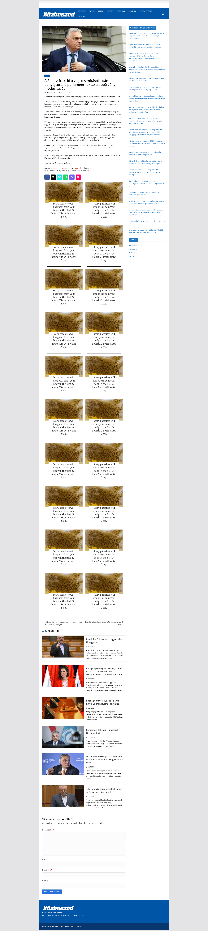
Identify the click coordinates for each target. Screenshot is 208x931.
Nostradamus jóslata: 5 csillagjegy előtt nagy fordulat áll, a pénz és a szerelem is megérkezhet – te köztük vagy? (147, 69)
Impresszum (133, 249)
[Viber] (72, 177)
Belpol (101, 11)
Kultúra (132, 11)
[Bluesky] (59, 177)
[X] (53, 177)
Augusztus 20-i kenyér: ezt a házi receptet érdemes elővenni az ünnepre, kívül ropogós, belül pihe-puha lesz (145, 120)
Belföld (81, 11)
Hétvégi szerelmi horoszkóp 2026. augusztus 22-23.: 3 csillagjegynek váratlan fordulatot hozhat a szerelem (147, 143)
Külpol (92, 11)
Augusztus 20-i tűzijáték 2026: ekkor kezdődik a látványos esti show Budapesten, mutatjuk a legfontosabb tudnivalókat (146, 109)
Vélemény (82, 17)
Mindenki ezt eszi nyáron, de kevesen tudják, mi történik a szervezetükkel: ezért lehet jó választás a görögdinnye (147, 98)
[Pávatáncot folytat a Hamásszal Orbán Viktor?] (63, 728)
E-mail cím (47, 870)
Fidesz (62, 93)
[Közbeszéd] (59, 14)
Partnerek (132, 253)
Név (44, 859)
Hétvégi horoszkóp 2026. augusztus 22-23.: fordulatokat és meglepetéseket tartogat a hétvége (145, 172)
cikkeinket (55, 168)
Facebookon (66, 168)
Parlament (72, 93)
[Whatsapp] (65, 177)
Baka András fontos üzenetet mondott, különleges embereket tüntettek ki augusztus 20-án (147, 183)
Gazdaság (121, 11)
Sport (110, 11)
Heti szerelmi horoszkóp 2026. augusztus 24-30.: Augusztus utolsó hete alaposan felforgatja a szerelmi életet (147, 35)
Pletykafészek (146, 11)
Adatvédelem (133, 245)
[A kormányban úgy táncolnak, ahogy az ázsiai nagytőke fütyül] (63, 787)
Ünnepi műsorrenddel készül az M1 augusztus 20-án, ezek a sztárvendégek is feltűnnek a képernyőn (146, 212)
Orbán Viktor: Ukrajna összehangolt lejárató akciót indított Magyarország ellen (104, 759)
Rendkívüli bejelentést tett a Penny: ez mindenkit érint (104, 623)
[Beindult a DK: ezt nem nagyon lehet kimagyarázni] (63, 637)
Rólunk (131, 256)
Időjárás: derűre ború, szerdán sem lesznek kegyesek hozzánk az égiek (64, 623)
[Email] (78, 177)
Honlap (45, 880)
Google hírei (79, 168)
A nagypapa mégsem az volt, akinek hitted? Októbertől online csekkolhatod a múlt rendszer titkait (104, 671)
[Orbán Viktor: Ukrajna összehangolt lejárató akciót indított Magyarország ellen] (63, 754)
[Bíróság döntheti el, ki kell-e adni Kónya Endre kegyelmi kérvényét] (63, 698)
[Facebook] (47, 177)
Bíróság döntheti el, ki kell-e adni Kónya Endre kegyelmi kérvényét (102, 702)
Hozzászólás (48, 830)
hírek (66, 93)
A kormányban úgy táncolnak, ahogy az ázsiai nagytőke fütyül (104, 790)
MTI (57, 93)
